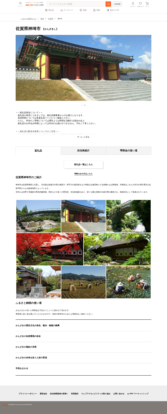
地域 (85, 10)
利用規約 (74, 394)
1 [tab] (82, 105)
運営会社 (43, 394)
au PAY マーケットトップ (137, 394)
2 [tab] (85, 105)
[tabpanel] (83, 68)
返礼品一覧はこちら (83, 164)
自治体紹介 (83, 150)
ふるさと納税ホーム (28, 19)
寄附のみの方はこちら (83, 174)
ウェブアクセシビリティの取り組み (96, 394)
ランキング (68, 10)
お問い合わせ (118, 394)
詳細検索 (117, 4)
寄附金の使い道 (128, 150)
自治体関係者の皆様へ (59, 394)
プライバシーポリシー (28, 394)
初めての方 (114, 10)
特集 (98, 10)
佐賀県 (50, 19)
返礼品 (51, 10)
